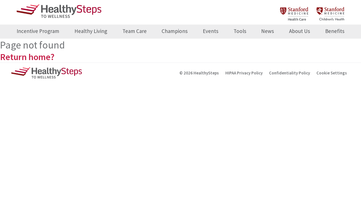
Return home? (27, 57)
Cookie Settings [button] (331, 73)
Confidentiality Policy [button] (289, 73)
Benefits (334, 31)
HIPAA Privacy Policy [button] (244, 73)
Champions (175, 31)
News (267, 31)
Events (210, 31)
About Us (299, 31)
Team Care (134, 31)
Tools (240, 31)
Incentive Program (38, 31)
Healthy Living (90, 31)
